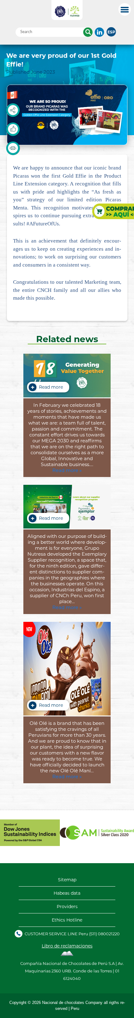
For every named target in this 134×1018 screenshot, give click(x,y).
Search (88, 32)
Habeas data (67, 893)
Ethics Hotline (67, 920)
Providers (67, 906)
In (99, 32)
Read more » (67, 470)
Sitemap (67, 880)
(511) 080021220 (104, 933)
